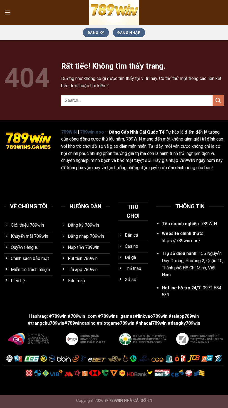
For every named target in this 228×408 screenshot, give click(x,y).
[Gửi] (218, 100)
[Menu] (7, 12)
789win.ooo (92, 132)
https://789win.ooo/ (181, 240)
